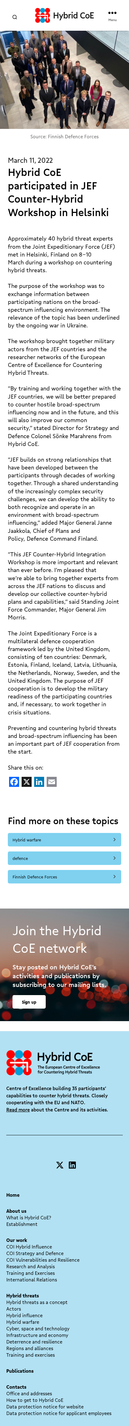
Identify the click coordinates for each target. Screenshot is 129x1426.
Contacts (16, 1387)
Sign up (29, 1002)
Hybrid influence (24, 1315)
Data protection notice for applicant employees (58, 1413)
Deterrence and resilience (34, 1342)
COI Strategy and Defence (35, 1253)
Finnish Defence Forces (35, 876)
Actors (13, 1309)
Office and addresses (29, 1393)
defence (20, 858)
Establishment (22, 1224)
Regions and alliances (29, 1348)
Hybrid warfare (27, 839)
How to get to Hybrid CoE (34, 1400)
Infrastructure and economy (37, 1335)
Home (12, 1195)
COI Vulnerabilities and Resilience (43, 1260)
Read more (18, 1109)
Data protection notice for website (45, 1406)
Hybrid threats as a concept (37, 1302)
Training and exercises (30, 1355)
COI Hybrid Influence (29, 1246)
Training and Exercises (30, 1273)
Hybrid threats (22, 1295)
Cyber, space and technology (38, 1328)
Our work (16, 1240)
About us (16, 1211)
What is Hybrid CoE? (28, 1217)
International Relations (31, 1279)
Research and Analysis (30, 1266)
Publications (20, 1371)
